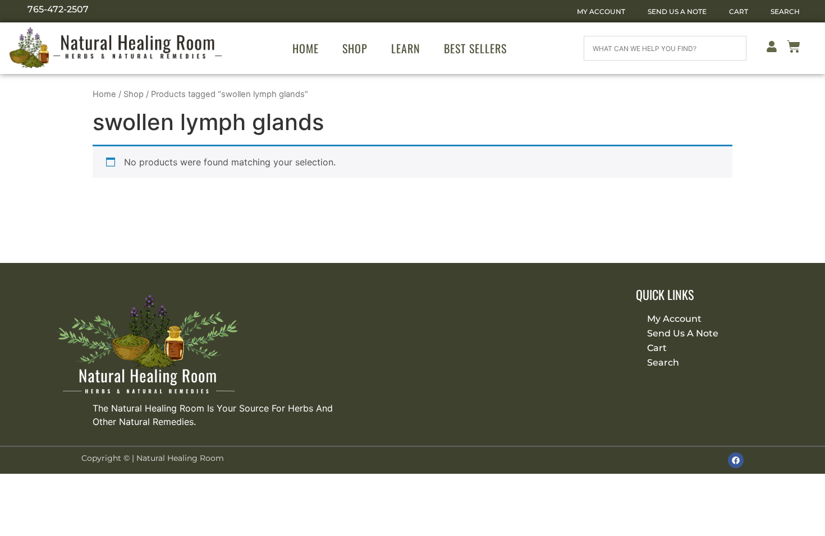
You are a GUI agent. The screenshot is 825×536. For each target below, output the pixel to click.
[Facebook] (736, 460)
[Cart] (793, 48)
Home (305, 48)
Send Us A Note (677, 11)
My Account (601, 11)
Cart (738, 11)
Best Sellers (475, 48)
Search (785, 11)
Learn (405, 48)
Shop (355, 48)
